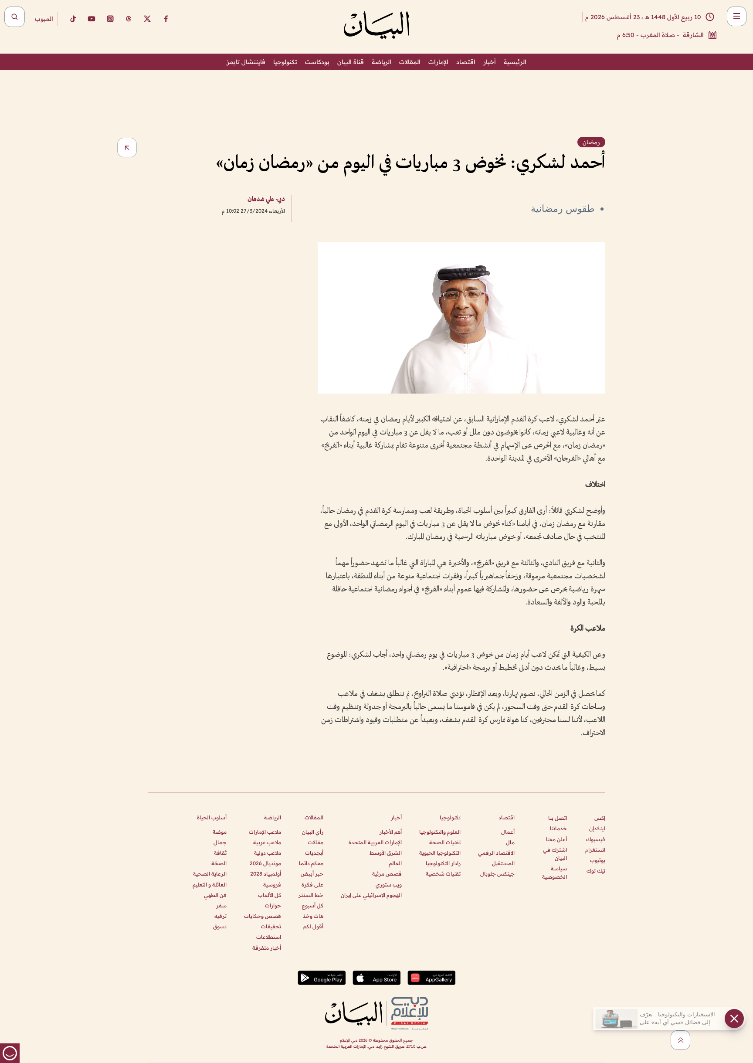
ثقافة (220, 852)
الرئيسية (515, 62)
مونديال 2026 (265, 863)
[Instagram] (110, 19)
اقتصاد (465, 62)
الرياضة (381, 62)
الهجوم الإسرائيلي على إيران (371, 895)
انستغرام (595, 849)
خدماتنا (558, 828)
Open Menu (736, 16)
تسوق (220, 926)
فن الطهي (215, 895)
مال (510, 842)
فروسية (272, 884)
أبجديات (314, 852)
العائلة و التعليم (210, 884)
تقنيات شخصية (443, 873)
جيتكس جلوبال (497, 873)
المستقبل (503, 863)
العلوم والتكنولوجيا (440, 832)
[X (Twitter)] (147, 19)
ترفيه (220, 916)
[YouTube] (91, 19)
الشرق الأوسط (386, 852)
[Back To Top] (680, 1040)
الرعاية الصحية (210, 873)
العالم (395, 863)
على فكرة (312, 884)
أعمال (508, 832)
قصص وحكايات (262, 916)
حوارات (273, 905)
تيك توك (596, 870)
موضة (220, 832)
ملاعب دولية (267, 852)
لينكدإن (597, 828)
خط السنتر (310, 895)
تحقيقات (271, 926)
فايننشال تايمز (246, 62)
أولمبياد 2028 (265, 873)
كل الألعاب (269, 895)
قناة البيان (350, 62)
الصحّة (219, 863)
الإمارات (438, 62)
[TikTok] (73, 19)
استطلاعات (268, 937)
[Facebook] (166, 19)
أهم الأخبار (391, 832)
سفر (221, 905)
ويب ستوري (389, 884)
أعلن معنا (556, 839)
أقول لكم (313, 926)
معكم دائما (311, 863)
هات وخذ (313, 916)
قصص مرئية (387, 873)
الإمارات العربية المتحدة (375, 842)
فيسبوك (595, 839)
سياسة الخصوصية (554, 872)
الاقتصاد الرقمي (496, 852)
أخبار (489, 62)
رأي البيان (312, 832)
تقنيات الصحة (445, 842)
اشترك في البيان (555, 853)
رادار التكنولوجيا (443, 863)
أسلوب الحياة (212, 817)
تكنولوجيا (285, 62)
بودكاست (317, 62)
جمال (220, 842)
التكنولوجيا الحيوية (440, 852)
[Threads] (129, 19)
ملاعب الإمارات (265, 832)
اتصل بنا (557, 818)
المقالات (410, 62)
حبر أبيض (312, 873)
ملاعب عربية (267, 842)
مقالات (315, 842)
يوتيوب (597, 860)
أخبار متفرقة (266, 947)
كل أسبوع (312, 905)
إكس (599, 818)
